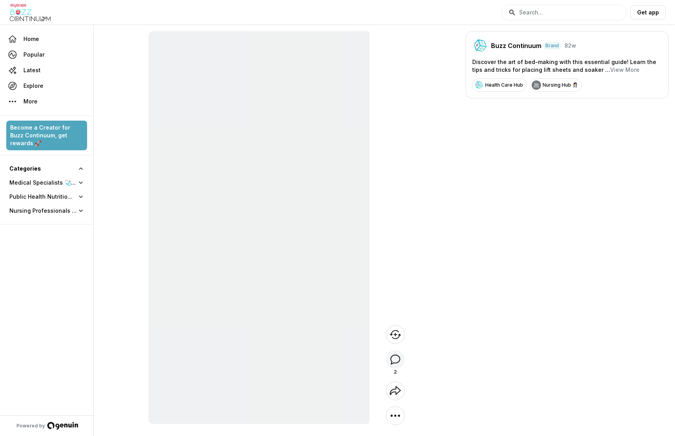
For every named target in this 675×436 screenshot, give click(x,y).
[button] (564, 12)
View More (624, 69)
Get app (648, 12)
